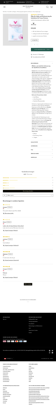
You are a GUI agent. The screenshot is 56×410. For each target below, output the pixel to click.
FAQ (32, 149)
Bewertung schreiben (28, 191)
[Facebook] (49, 350)
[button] (34, 14)
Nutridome (5, 11)
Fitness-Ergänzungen (36, 11)
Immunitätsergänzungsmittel (34, 391)
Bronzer (4, 402)
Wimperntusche (6, 392)
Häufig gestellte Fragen (33, 319)
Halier (30, 369)
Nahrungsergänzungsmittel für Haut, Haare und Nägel (39, 387)
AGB (30, 328)
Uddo (30, 381)
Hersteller (34, 157)
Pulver (4, 389)
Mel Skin (30, 371)
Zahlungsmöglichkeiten (33, 321)
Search (51, 358)
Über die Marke (35, 153)
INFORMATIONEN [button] (6, 317)
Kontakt (30, 332)
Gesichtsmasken (6, 381)
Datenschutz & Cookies (33, 330)
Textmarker (5, 391)
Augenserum (5, 374)
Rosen (4, 397)
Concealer (5, 401)
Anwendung (34, 146)
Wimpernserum (6, 378)
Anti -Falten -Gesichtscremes (8, 369)
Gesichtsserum (6, 376)
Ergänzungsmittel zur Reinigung (35, 394)
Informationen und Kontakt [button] (35, 317)
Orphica (30, 374)
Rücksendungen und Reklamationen (35, 325)
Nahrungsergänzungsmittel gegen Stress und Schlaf (38, 397)
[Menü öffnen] (4, 7)
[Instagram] (49, 352)
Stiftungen (5, 387)
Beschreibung (34, 63)
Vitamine (30, 404)
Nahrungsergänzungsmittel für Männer (36, 402)
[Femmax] (33, 23)
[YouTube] (52, 352)
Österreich (9, 358)
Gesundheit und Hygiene (12, 11)
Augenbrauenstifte (6, 396)
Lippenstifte (5, 399)
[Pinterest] (52, 350)
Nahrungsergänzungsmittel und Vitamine (24, 11)
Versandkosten (31, 323)
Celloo (30, 366)
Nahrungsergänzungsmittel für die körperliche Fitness (39, 396)
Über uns (4, 319)
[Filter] (4, 195)
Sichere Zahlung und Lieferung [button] (10, 337)
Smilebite (30, 378)
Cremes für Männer (6, 371)
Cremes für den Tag (6, 366)
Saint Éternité (31, 376)
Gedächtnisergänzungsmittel (34, 392)
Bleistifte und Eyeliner (7, 394)
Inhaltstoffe (34, 142)
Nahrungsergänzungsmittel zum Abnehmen (37, 389)
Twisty (30, 379)
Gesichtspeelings (6, 379)
